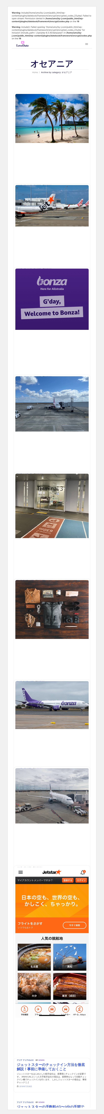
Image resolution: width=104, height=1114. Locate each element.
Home (35, 72)
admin (41, 1102)
